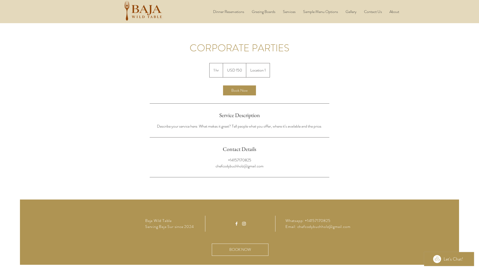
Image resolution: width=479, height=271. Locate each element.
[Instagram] (243, 223)
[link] (239, 90)
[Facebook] (236, 223)
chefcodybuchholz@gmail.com (324, 226)
